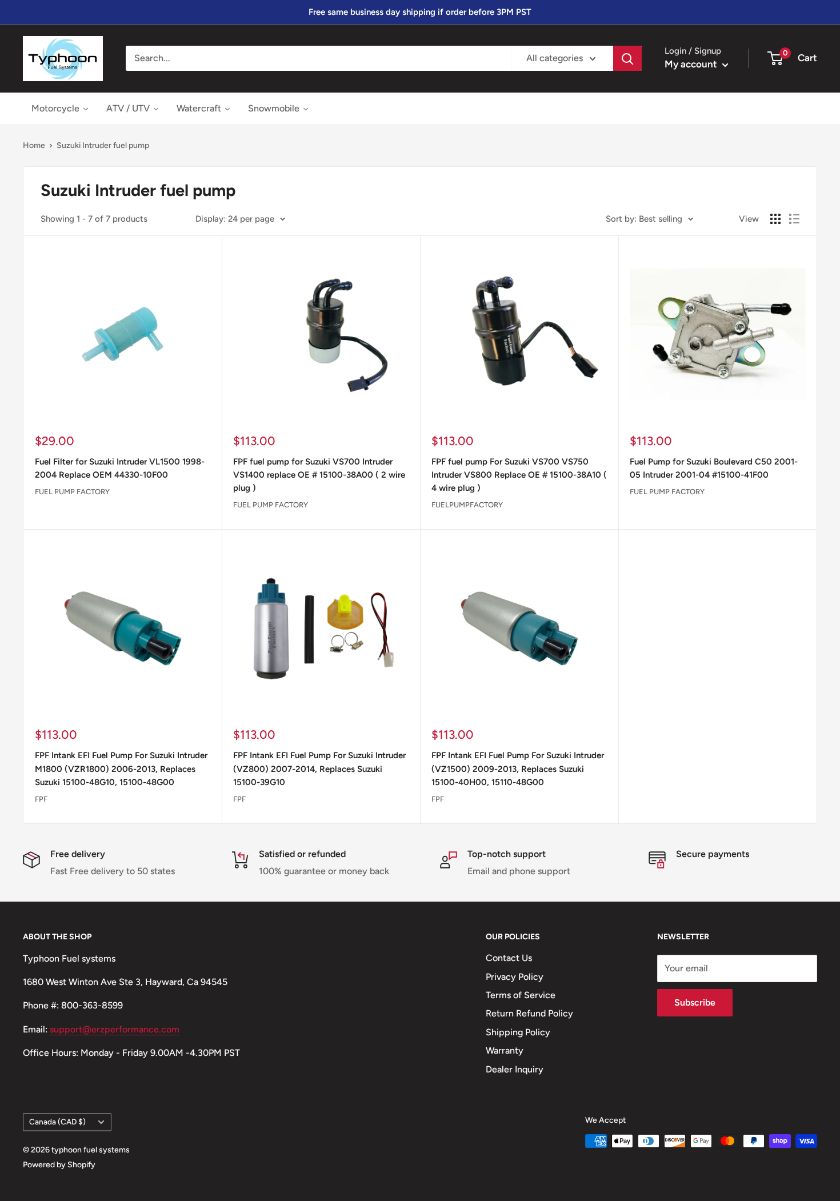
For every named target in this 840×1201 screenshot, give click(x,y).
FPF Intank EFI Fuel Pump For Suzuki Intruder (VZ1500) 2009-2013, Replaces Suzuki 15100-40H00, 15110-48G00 (517, 768)
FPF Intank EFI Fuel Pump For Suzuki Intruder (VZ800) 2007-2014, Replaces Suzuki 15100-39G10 (319, 768)
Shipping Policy (518, 1032)
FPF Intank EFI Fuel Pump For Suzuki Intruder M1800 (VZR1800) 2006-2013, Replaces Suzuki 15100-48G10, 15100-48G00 (121, 768)
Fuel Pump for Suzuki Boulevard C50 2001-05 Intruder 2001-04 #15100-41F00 (714, 468)
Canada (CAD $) (57, 1121)
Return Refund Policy (529, 1013)
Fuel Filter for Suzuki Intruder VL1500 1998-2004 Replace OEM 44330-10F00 (120, 468)
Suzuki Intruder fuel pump (103, 145)
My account (692, 64)
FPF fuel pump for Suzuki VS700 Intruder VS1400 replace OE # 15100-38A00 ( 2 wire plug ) (319, 475)
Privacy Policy (514, 976)
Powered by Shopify (59, 1165)
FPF (41, 799)
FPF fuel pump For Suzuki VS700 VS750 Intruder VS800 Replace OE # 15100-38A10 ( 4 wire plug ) (519, 475)
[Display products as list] (794, 219)
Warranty (504, 1050)
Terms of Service (520, 995)
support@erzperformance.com (114, 1029)
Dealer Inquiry (514, 1069)
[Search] (627, 58)
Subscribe (694, 1002)
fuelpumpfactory (467, 505)
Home (34, 145)
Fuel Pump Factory (72, 491)
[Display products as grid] (775, 219)
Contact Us (509, 957)
